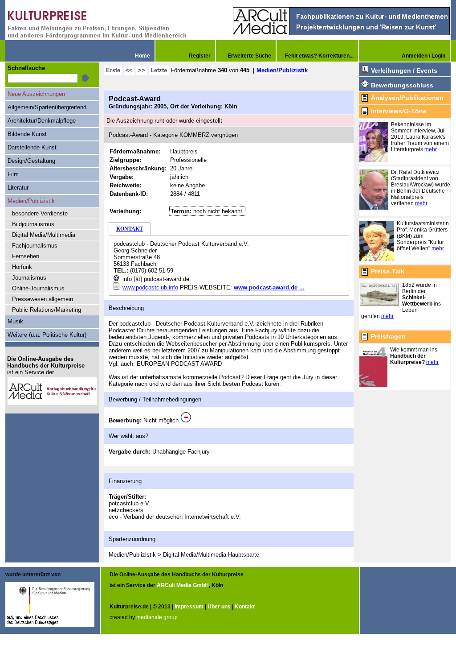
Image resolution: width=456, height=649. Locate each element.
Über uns (219, 607)
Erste (113, 70)
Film (13, 174)
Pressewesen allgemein (42, 299)
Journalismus (29, 277)
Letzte (159, 70)
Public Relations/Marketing (46, 309)
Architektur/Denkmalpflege (42, 120)
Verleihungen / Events (404, 70)
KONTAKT (129, 229)
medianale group (157, 617)
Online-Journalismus (38, 288)
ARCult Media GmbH (183, 585)
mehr (430, 149)
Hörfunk (22, 267)
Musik (15, 321)
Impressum (189, 607)
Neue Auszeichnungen (36, 94)
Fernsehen (25, 256)
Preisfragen (388, 336)
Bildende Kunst (27, 134)
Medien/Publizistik (282, 70)
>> (141, 70)
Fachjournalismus (34, 245)
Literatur (18, 187)
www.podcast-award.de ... (269, 287)
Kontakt (245, 607)
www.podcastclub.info (150, 287)
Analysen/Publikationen (407, 97)
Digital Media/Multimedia (43, 234)
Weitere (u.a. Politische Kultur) (47, 334)
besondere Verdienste (40, 213)
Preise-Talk (387, 271)
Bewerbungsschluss (402, 85)
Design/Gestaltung (31, 160)
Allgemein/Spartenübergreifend (47, 107)
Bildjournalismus (33, 224)
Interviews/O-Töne (399, 111)
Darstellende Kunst (32, 147)
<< (129, 70)
